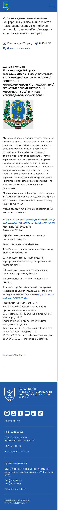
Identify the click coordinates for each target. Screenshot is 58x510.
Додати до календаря (18, 48)
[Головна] (6, 6)
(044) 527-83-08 (12, 483)
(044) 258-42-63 (13, 480)
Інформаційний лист (14, 355)
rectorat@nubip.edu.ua (16, 451)
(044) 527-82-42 (13, 445)
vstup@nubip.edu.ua (15, 488)
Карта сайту (12, 420)
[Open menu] (51, 6)
